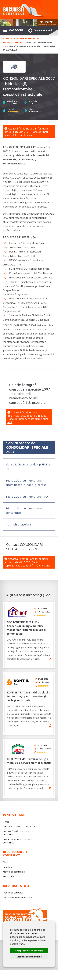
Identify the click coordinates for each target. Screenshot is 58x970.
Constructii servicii (25, 38)
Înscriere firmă (43, 30)
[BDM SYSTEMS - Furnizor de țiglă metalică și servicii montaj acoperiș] (18, 748)
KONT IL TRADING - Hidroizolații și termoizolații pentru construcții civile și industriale (29, 696)
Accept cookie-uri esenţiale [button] (29, 950)
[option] (29, 22)
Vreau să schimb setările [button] (29, 956)
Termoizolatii (10, 42)
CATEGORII (16, 30)
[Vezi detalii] (50, 659)
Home (6, 38)
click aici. (28, 135)
